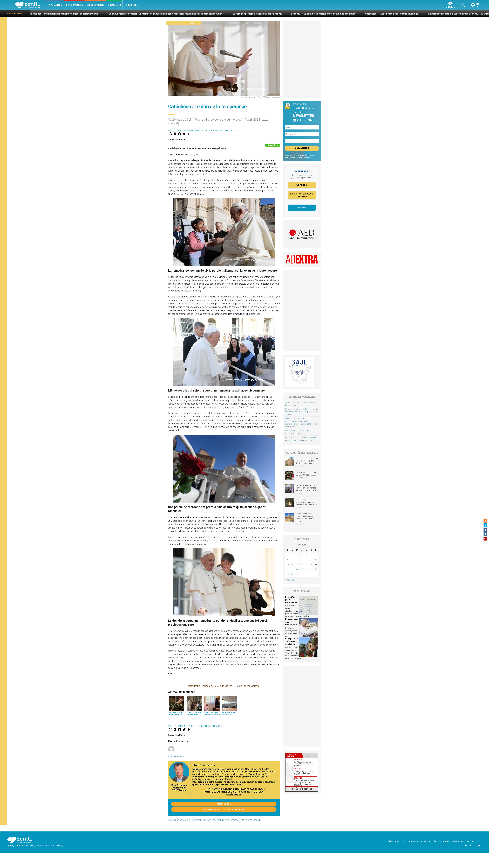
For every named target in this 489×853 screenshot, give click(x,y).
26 (306, 569)
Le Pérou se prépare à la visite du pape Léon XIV (57, 13)
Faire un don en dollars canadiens (224, 809)
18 (302, 564)
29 (288, 574)
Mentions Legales (441, 841)
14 (316, 560)
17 (297, 564)
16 (292, 564)
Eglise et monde (95, 5)
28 (316, 569)
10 (297, 560)
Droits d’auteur (457, 841)
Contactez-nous (472, 841)
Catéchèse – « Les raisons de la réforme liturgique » (192, 13)
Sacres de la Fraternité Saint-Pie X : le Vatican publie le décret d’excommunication (307, 460)
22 (288, 569)
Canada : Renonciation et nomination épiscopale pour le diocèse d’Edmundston (417, 13)
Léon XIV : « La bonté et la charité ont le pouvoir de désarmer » (123, 13)
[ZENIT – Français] (30, 5)
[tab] (294, 755)
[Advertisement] (302, 59)
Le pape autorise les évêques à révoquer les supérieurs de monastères (306, 502)
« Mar (287, 580)
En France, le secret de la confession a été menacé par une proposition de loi (306, 487)
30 (292, 574)
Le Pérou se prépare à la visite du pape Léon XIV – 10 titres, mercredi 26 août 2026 (271, 13)
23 (292, 569)
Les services (425, 841)
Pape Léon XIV (55, 5)
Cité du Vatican (74, 5)
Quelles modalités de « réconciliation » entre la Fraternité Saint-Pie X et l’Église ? (305, 517)
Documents (114, 5)
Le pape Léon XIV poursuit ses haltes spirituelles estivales (291, 644)
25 (302, 569)
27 (311, 569)
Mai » (293, 580)
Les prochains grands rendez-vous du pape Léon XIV (291, 624)
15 (288, 564)
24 (297, 569)
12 (306, 560)
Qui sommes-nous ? (397, 841)
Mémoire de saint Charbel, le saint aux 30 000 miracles (307, 474)
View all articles (176, 756)
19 (306, 564)
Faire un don (131, 5)
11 (302, 560)
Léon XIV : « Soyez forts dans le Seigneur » (344, 13)
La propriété (413, 841)
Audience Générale (176, 23)
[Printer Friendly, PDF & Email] (272, 145)
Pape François (193, 23)
